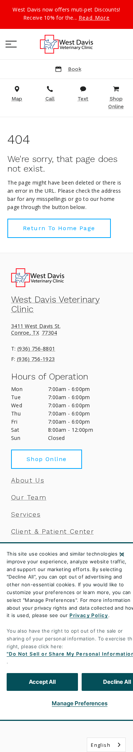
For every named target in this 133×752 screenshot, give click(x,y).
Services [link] (26, 514)
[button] (11, 44)
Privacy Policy (88, 615)
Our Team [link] (28, 497)
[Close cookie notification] (122, 554)
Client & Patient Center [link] (52, 531)
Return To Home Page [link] (59, 228)
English (100, 745)
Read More (94, 17)
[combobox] (106, 745)
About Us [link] (27, 480)
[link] (66, 44)
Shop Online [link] (46, 459)
